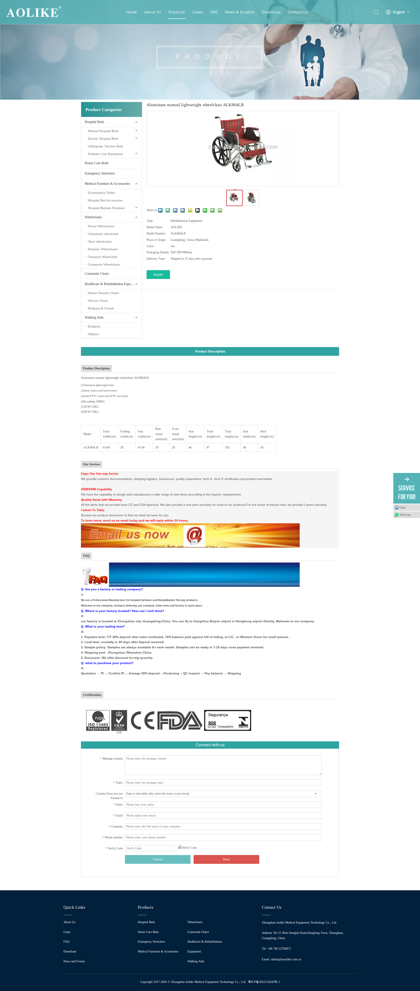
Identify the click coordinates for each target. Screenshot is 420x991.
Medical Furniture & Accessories (107, 183)
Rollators (94, 326)
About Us (152, 12)
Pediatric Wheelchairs (103, 249)
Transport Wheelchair (102, 257)
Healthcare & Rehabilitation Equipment (112, 284)
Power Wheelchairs (101, 226)
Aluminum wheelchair (103, 234)
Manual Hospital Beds (103, 131)
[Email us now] (191, 525)
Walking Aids (94, 317)
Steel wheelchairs (100, 241)
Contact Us (298, 12)
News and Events (74, 961)
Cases (197, 12)
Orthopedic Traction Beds (105, 146)
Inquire (158, 274)
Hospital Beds (94, 122)
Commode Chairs (97, 273)
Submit (157, 859)
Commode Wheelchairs (104, 264)
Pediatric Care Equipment (105, 154)
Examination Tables (101, 192)
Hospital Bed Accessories (105, 200)
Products (177, 12)
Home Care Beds (96, 163)
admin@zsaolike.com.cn (286, 959)
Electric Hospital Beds (103, 138)
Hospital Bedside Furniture (106, 208)
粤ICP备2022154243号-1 (264, 982)
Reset (226, 859)
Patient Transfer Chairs (103, 293)
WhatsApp (405, 514)
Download (271, 12)
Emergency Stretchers (100, 173)
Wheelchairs (93, 217)
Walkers (93, 334)
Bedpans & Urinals (101, 308)
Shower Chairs (98, 300)
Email (402, 507)
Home (131, 12)
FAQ (214, 12)
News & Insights (240, 12)
